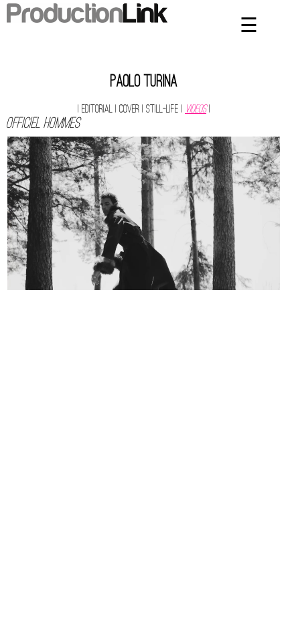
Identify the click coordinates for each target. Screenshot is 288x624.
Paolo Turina (144, 82)
